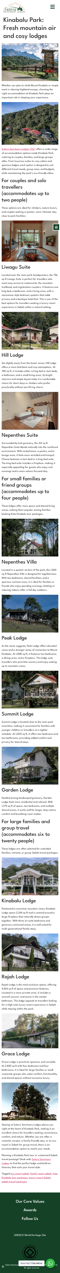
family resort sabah (41, 1174)
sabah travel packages (14, 1182)
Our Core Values (30, 1202)
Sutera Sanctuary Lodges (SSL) (18, 149)
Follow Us (30, 1219)
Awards (30, 1210)
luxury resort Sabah (39, 1178)
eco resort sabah (20, 1174)
